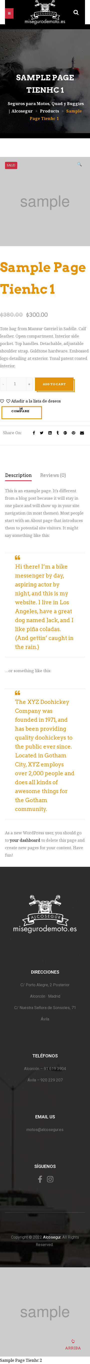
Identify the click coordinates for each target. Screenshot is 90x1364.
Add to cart (54, 384)
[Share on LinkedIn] (48, 432)
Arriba (73, 1348)
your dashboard (25, 840)
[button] (9, 13)
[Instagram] (50, 1179)
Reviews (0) (53, 475)
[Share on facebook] (32, 432)
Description (18, 475)
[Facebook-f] (40, 1179)
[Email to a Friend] (80, 432)
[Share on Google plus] (64, 432)
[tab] (18, 476)
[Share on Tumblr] (56, 432)
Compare (20, 411)
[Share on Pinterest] (72, 432)
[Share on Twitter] (40, 432)
